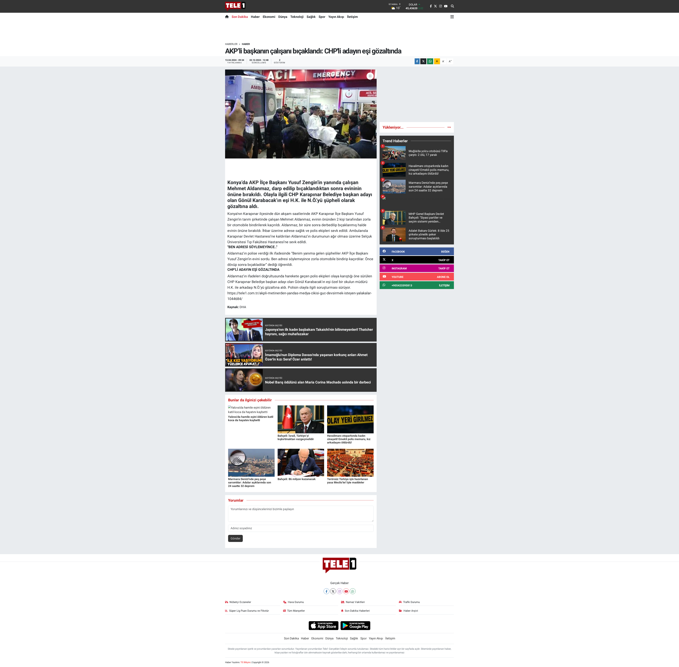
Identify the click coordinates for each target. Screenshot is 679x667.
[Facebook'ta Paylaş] (417, 61)
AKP (254, 182)
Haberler (231, 44)
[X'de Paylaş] (423, 61)
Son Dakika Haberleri (357, 610)
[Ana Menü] (452, 17)
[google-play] (355, 625)
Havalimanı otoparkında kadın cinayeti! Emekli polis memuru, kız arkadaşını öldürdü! (348, 439)
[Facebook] (326, 591)
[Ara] (452, 6)
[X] (333, 591)
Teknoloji (297, 17)
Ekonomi (269, 17)
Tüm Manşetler (296, 610)
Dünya (282, 17)
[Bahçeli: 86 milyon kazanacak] (301, 462)
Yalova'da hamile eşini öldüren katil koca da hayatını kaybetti (250, 418)
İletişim (352, 17)
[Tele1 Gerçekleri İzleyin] (235, 6)
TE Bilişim (245, 662)
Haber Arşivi (411, 610)
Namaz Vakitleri (355, 602)
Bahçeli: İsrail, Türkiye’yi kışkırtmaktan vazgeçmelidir (296, 437)
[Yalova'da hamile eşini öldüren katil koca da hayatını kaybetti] (251, 409)
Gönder (235, 538)
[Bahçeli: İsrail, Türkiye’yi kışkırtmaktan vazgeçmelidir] (301, 419)
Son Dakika (240, 17)
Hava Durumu (296, 602)
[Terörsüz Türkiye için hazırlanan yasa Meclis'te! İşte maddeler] (350, 462)
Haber (255, 17)
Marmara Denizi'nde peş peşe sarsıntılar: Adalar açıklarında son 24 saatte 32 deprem (249, 482)
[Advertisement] (417, 94)
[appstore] (323, 625)
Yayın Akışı (336, 17)
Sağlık (311, 17)
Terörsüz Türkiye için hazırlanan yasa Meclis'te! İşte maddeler (347, 480)
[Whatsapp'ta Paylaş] (430, 61)
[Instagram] (340, 591)
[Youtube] (346, 591)
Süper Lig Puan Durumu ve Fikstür (249, 610)
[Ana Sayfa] (227, 17)
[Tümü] (449, 127)
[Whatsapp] (353, 591)
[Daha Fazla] (437, 61)
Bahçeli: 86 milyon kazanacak (297, 479)
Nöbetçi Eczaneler (240, 602)
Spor (322, 17)
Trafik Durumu (411, 602)
